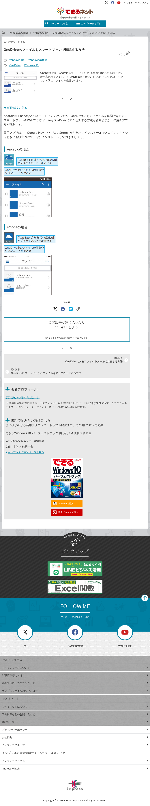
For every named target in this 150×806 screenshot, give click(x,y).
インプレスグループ (13, 744)
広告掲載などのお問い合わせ (18, 714)
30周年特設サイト (12, 675)
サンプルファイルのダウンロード (21, 690)
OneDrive (14, 65)
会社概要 (7, 737)
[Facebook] (112, 2)
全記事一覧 (8, 721)
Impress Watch (11, 768)
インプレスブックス (13, 760)
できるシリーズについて (16, 667)
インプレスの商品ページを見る (26, 452)
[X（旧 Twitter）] (106, 2)
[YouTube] (119, 2)
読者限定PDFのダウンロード (18, 683)
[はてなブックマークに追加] (71, 309)
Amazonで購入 (65, 503)
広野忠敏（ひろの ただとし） (22, 397)
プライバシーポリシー (14, 729)
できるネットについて (137, 2)
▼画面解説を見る (15, 108)
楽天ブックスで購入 (68, 512)
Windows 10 (40, 32)
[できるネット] (3, 33)
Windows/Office (19, 32)
